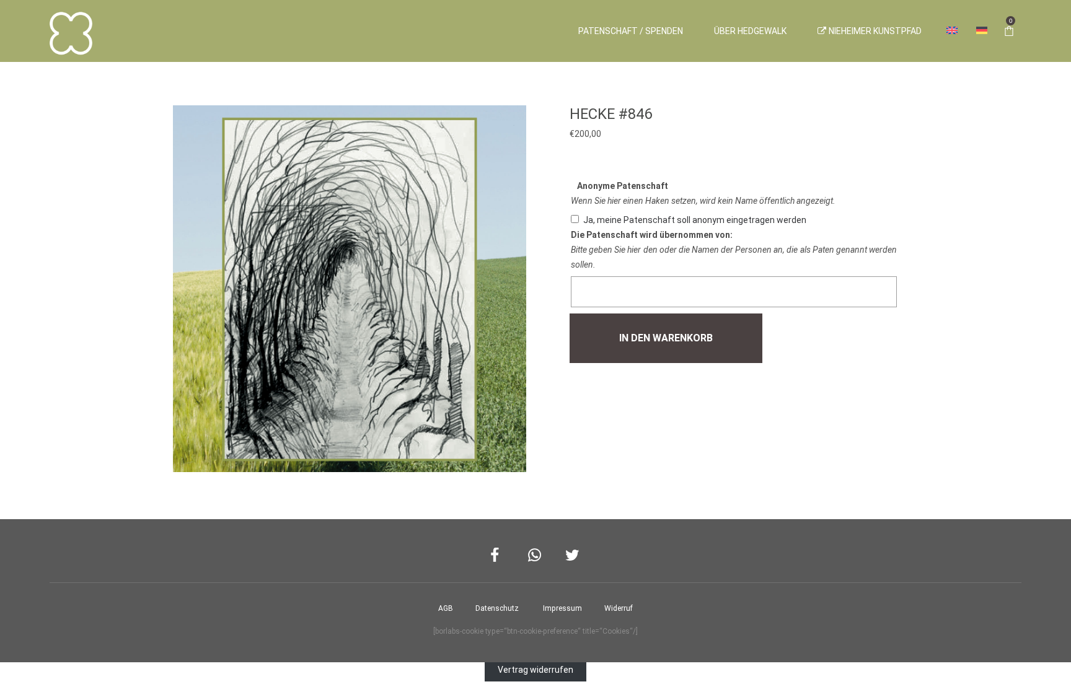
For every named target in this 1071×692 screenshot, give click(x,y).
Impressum (562, 608)
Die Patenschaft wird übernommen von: (652, 235)
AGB (445, 608)
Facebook (498, 555)
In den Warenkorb (666, 338)
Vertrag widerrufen (535, 670)
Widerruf (618, 608)
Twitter (573, 555)
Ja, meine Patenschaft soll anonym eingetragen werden (694, 220)
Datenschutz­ (497, 608)
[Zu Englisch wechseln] (952, 31)
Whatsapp (536, 555)
